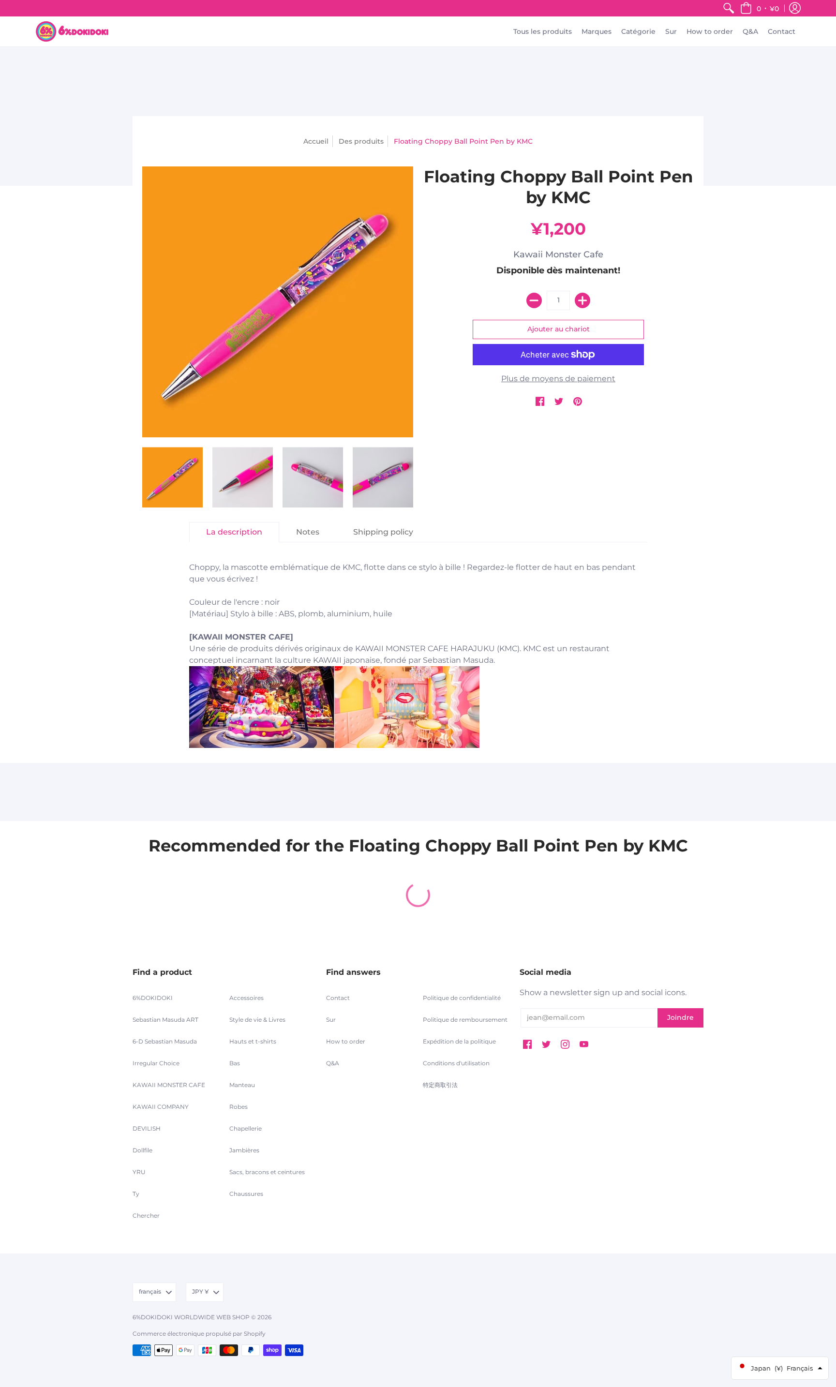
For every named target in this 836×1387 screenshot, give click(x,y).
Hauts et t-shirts (252, 1041)
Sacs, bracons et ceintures (267, 1172)
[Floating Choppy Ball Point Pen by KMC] (172, 477)
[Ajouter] (582, 300)
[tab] (234, 532)
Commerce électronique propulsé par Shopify (199, 1333)
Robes (238, 1106)
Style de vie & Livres (257, 1019)
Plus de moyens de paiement (558, 378)
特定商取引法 (440, 1085)
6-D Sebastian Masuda (165, 1041)
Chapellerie (245, 1128)
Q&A (332, 1063)
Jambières (244, 1150)
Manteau (242, 1085)
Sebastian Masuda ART (165, 1019)
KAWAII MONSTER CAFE (169, 1085)
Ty (136, 1193)
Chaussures (246, 1193)
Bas (234, 1063)
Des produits (361, 141)
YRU (139, 1172)
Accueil (315, 141)
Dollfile (142, 1150)
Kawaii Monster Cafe (558, 254)
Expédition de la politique (459, 1041)
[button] (759, 8)
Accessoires (246, 997)
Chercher (146, 1215)
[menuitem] (728, 8)
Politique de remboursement (465, 1019)
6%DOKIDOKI (153, 997)
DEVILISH (147, 1128)
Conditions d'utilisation (456, 1063)
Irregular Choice (156, 1063)
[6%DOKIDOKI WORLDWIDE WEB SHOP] (72, 31)
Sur (331, 1019)
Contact (338, 997)
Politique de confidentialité (462, 997)
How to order (345, 1041)
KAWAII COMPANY (161, 1106)
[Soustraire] (534, 300)
